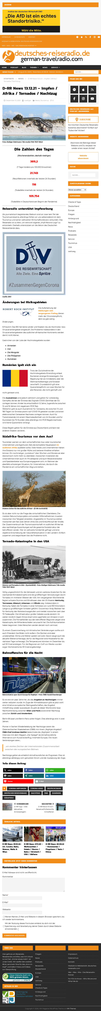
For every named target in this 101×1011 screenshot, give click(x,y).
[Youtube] (99, 37)
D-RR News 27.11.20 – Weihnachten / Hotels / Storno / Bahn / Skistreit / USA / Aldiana (33, 849)
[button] (13, 770)
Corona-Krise (37, 788)
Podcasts (72, 231)
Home (4, 67)
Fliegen (71, 214)
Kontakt (31, 37)
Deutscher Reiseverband (15, 793)
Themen (33, 67)
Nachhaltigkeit (74, 222)
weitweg (72, 251)
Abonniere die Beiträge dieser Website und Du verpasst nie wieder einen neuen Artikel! (83, 146)
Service (54, 67)
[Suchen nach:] (86, 72)
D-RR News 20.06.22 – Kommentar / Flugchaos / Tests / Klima (55, 848)
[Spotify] (77, 37)
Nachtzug (35, 793)
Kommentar (7, 877)
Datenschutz (19, 37)
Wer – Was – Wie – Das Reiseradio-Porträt (18, 46)
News (44, 67)
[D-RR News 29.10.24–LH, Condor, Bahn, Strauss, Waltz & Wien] (12, 834)
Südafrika (9, 798)
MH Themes (71, 1009)
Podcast (14, 67)
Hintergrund (73, 218)
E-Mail (5, 902)
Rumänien (56, 793)
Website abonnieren (83, 157)
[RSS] (86, 37)
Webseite (6, 909)
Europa (71, 210)
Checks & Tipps (74, 202)
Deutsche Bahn (54, 788)
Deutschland (73, 206)
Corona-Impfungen (17, 788)
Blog (24, 67)
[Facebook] (90, 37)
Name (5, 895)
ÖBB (46, 793)
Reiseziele (72, 235)
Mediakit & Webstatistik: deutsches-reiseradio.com (22, 41)
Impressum (6, 37)
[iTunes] (81, 37)
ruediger (27, 100)
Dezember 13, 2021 (13, 100)
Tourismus (44, 100)
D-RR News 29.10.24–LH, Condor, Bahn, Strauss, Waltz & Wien (11, 848)
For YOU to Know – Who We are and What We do (82, 980)
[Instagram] (94, 37)
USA (70, 247)
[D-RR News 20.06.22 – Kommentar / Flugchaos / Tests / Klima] (56, 834)
